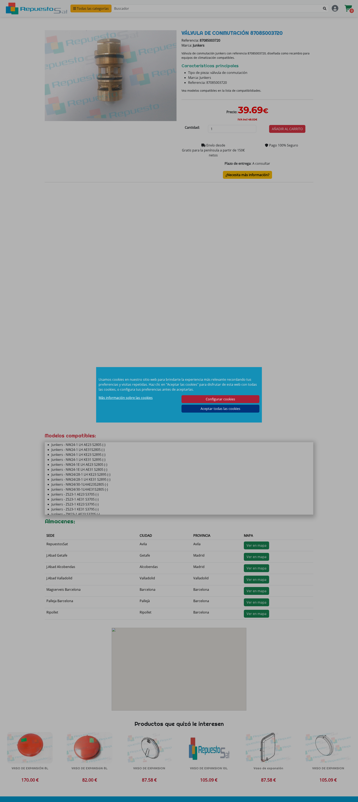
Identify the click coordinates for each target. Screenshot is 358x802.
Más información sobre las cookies (126, 397)
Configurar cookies (220, 399)
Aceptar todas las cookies (220, 408)
